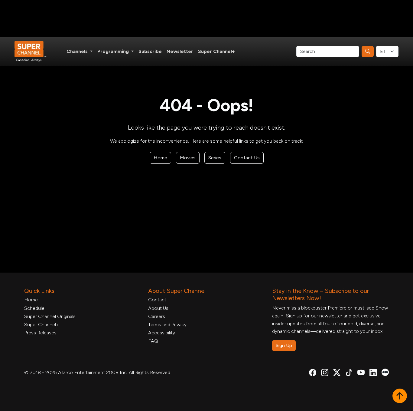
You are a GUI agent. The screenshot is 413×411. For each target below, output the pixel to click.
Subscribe (150, 51)
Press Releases (40, 333)
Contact (157, 300)
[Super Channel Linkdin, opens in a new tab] (373, 373)
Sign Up (284, 345)
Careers (156, 316)
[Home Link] (34, 51)
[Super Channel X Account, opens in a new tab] (336, 373)
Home (160, 158)
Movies (188, 158)
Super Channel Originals (50, 316)
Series (214, 158)
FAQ (153, 341)
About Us (158, 308)
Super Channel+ (216, 51)
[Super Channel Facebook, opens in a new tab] (312, 373)
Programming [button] (113, 51)
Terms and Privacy (167, 324)
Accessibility (161, 333)
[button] (399, 396)
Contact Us (247, 158)
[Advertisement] (206, 18)
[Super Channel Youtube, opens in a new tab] (361, 373)
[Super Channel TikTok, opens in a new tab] (349, 373)
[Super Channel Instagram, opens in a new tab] (324, 373)
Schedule (34, 308)
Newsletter (180, 51)
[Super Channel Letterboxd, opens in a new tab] (385, 372)
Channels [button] (78, 51)
